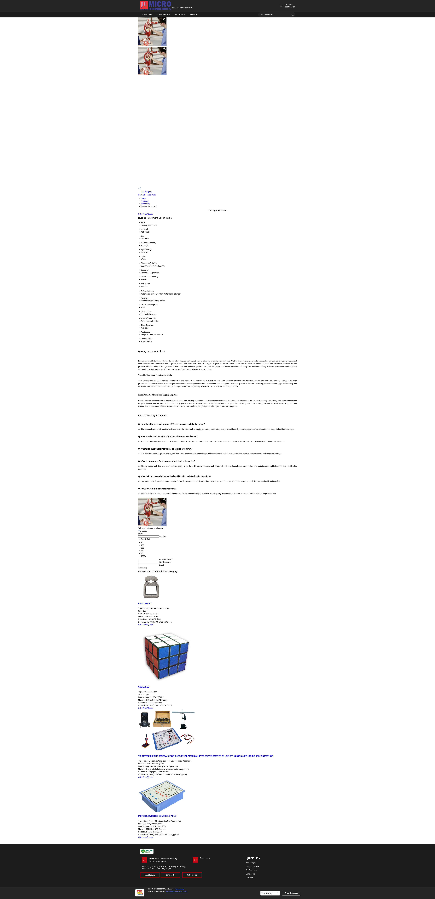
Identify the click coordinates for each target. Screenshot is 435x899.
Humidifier (145, 204)
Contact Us (193, 14)
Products (144, 201)
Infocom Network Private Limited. (176, 891)
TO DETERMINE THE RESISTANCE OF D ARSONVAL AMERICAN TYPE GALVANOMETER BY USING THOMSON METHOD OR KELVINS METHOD (205, 756)
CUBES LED (143, 687)
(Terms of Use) (179, 889)
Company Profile (163, 14)
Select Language (291, 893)
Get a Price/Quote (145, 214)
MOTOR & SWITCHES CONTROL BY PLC (157, 816)
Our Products (179, 14)
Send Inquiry (146, 192)
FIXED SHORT (145, 603)
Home (143, 198)
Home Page (147, 14)
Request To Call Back (147, 195)
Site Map (249, 878)
